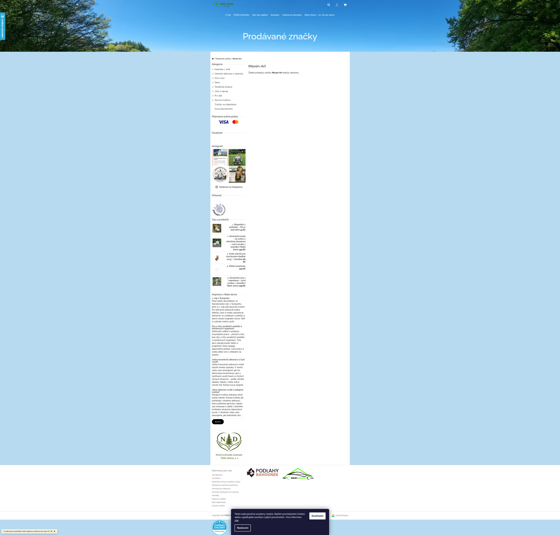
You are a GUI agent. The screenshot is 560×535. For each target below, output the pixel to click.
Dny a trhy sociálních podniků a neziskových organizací (227, 327)
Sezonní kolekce (222, 100)
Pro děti (218, 96)
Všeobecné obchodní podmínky (225, 485)
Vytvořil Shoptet (341, 515)
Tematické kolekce (223, 87)
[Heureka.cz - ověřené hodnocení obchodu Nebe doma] (219, 527)
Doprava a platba (219, 499)
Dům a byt (219, 78)
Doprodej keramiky (224, 109)
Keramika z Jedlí (222, 69)
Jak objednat (217, 475)
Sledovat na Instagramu (230, 187)
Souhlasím (317, 515)
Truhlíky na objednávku (225, 104)
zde (236, 520)
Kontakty (215, 495)
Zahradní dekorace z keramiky (229, 74)
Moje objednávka (219, 502)
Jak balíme (216, 478)
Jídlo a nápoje (221, 91)
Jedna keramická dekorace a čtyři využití (228, 361)
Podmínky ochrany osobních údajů (226, 482)
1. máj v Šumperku (221, 298)
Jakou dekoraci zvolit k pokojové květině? (227, 391)
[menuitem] (228, 15)
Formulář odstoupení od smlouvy (225, 492)
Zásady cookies (218, 506)
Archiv (218, 422)
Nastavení (242, 528)
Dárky (217, 82)
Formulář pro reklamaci (221, 489)
